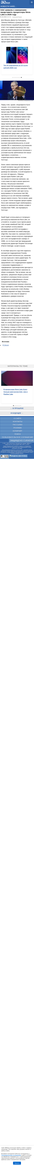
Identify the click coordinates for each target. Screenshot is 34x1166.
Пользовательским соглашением (11, 1155)
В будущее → (17, 413)
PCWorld (6, 345)
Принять (17, 1163)
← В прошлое (17, 408)
